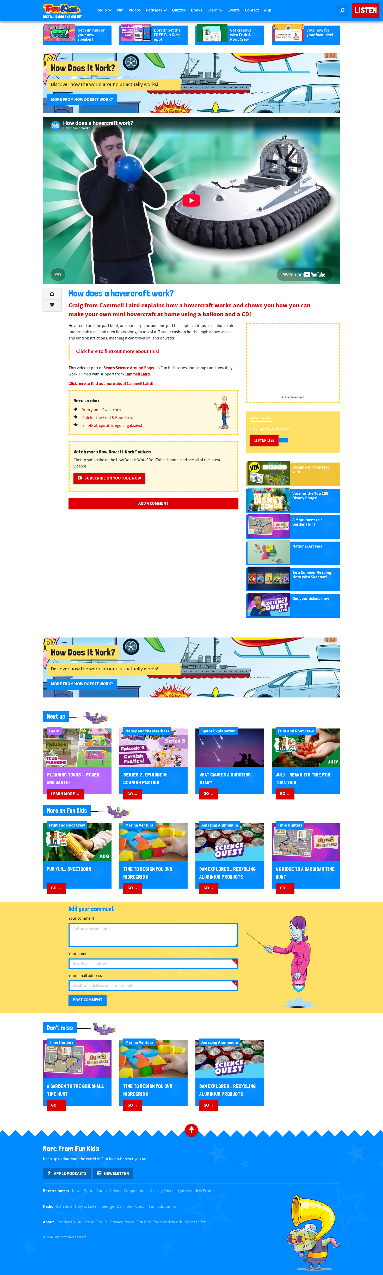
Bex (129, 1206)
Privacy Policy (122, 1222)
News (76, 1191)
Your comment (81, 918)
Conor (140, 1206)
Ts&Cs (102, 1222)
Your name (78, 954)
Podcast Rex (195, 1222)
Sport (89, 1191)
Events (233, 10)
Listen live (264, 440)
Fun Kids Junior (162, 1206)
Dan (120, 1206)
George (107, 1206)
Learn (212, 10)
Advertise (86, 1222)
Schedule (64, 1206)
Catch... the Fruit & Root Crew (107, 418)
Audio (101, 1191)
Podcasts (154, 10)
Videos (135, 10)
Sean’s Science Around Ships (128, 368)
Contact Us (66, 1222)
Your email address (85, 976)
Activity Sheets (162, 1191)
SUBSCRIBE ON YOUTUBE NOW (112, 478)
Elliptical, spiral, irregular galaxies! (112, 425)
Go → (132, 794)
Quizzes (179, 10)
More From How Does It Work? (82, 99)
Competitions (135, 1191)
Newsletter (116, 1173)
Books (196, 10)
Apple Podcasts (70, 1173)
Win (120, 10)
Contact (252, 10)
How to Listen (87, 1206)
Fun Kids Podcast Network (159, 1222)
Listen (366, 10)
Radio (102, 10)
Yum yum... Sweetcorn (101, 410)
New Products (206, 1191)
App (267, 10)
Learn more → (65, 794)
